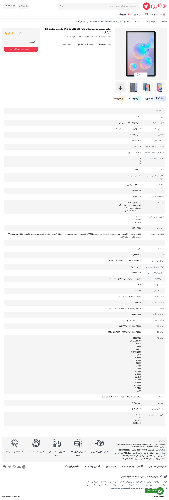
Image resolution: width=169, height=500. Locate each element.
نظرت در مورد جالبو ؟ (131, 466)
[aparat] (4, 467)
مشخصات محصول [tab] (154, 99)
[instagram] (24, 467)
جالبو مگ (122, 14)
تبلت (139, 22)
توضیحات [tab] (134, 99)
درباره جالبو (111, 466)
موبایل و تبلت (150, 22)
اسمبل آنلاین (139, 14)
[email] (19, 467)
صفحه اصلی (163, 22)
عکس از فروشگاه (72, 466)
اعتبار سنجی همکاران (158, 466)
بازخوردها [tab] (118, 99)
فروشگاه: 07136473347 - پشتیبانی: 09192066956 (136, 450)
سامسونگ (102, 44)
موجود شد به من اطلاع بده (20, 49)
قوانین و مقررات (92, 466)
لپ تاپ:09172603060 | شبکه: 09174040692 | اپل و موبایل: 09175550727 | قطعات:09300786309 (141, 446)
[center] (61, 6)
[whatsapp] (14, 467)
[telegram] (9, 467)
